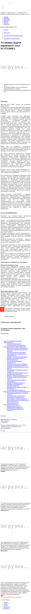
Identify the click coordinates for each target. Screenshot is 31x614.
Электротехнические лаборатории (16, 352)
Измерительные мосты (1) (14, 406)
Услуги (6, 605)
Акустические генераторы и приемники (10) (14, 361)
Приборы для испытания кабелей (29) (17, 356)
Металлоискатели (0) (12, 401)
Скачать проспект (9, 316)
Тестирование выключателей (12, 38)
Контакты (6, 24)
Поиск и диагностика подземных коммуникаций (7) (13, 341)
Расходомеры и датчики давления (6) (17, 398)
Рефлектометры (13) (12, 359)
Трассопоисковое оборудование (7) (16, 345)
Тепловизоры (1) (11, 388)
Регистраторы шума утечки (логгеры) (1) (18, 400)
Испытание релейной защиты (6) (16, 383)
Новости (6, 21)
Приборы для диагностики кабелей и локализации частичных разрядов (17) (17, 364)
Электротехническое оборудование (13, 35)
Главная (6, 17)
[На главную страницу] (11, 4)
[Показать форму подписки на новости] (2, 309)
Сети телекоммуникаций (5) (11, 404)
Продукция (7, 19)
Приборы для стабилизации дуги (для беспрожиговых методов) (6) (17, 373)
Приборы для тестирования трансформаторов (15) (14, 385)
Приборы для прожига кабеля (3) (16, 358)
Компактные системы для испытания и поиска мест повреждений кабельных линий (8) (17, 349)
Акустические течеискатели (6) (15, 397)
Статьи (6, 604)
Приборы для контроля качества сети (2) (18, 375)
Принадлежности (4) (12, 403)
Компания (6, 18)
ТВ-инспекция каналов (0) (14, 343)
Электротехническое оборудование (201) (15, 346)
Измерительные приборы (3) (14, 407)
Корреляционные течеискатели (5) (16, 396)
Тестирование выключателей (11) (16, 390)
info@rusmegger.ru (5, 428)
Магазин (6, 22)
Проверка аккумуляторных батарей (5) (17, 387)
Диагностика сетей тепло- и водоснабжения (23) (17, 391)
